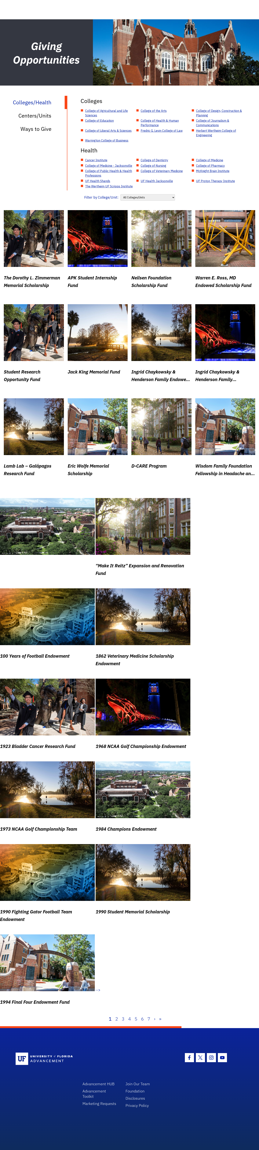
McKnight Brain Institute (212, 171)
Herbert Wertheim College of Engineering (216, 133)
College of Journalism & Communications (212, 123)
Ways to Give (35, 128)
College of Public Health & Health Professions (108, 173)
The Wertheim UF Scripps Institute (109, 186)
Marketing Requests (99, 1103)
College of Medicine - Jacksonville (108, 166)
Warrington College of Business (106, 140)
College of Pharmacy (210, 166)
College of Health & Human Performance (160, 123)
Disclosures (135, 1098)
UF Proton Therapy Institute (215, 181)
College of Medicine (209, 160)
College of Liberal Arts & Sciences (108, 131)
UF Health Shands (97, 181)
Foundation (135, 1091)
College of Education (99, 120)
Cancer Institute (96, 160)
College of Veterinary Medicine (162, 171)
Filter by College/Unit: (101, 197)
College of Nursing (153, 166)
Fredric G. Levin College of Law (162, 131)
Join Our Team (138, 1083)
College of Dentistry (154, 160)
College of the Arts (154, 111)
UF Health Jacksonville (157, 181)
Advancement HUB (98, 1083)
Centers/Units (34, 115)
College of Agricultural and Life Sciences (106, 113)
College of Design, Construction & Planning (219, 113)
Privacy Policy (137, 1105)
